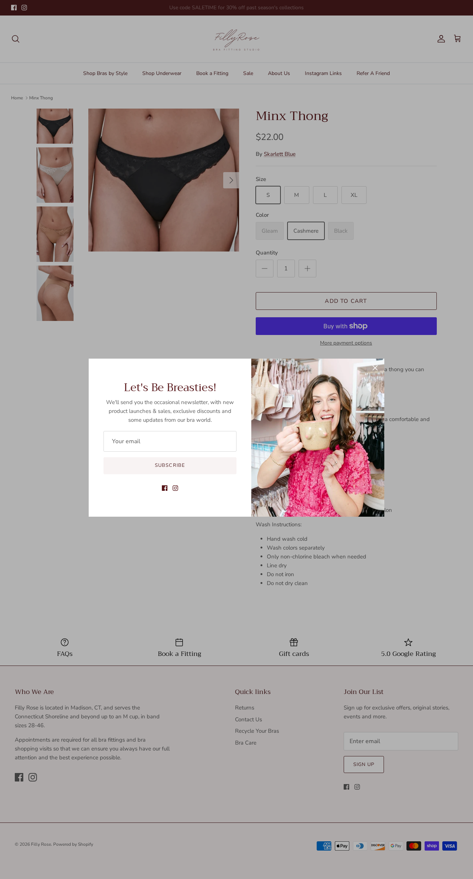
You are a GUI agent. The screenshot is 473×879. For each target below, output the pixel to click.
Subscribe (170, 465)
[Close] (375, 368)
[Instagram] (175, 488)
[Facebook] (164, 488)
